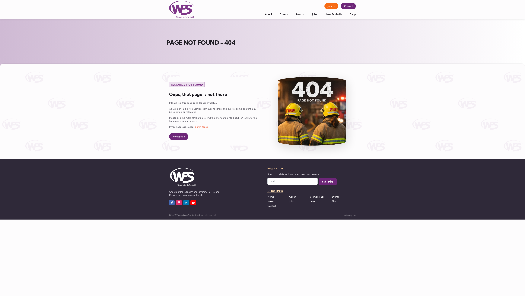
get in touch (201, 127)
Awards (299, 13)
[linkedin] (186, 202)
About (268, 13)
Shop (353, 13)
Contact (271, 205)
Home (270, 196)
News (313, 201)
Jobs (314, 13)
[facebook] (172, 202)
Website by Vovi (349, 215)
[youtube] (193, 202)
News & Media (333, 13)
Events (284, 13)
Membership (317, 196)
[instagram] (179, 202)
